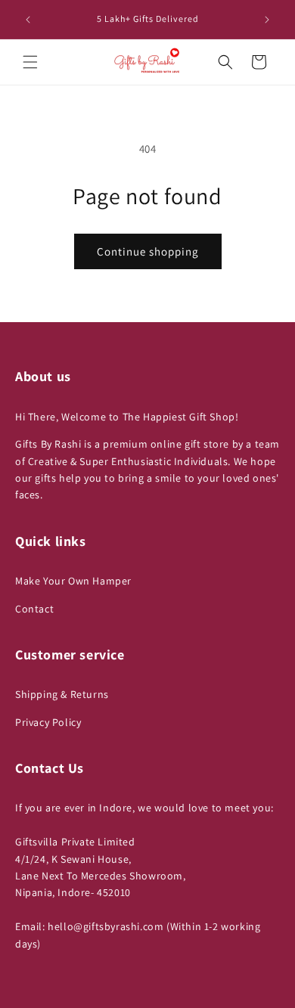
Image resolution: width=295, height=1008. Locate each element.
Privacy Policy (48, 722)
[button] (30, 62)
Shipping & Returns (62, 694)
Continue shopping (148, 251)
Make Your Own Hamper (73, 581)
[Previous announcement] (28, 19)
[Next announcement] (267, 19)
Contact (34, 609)
